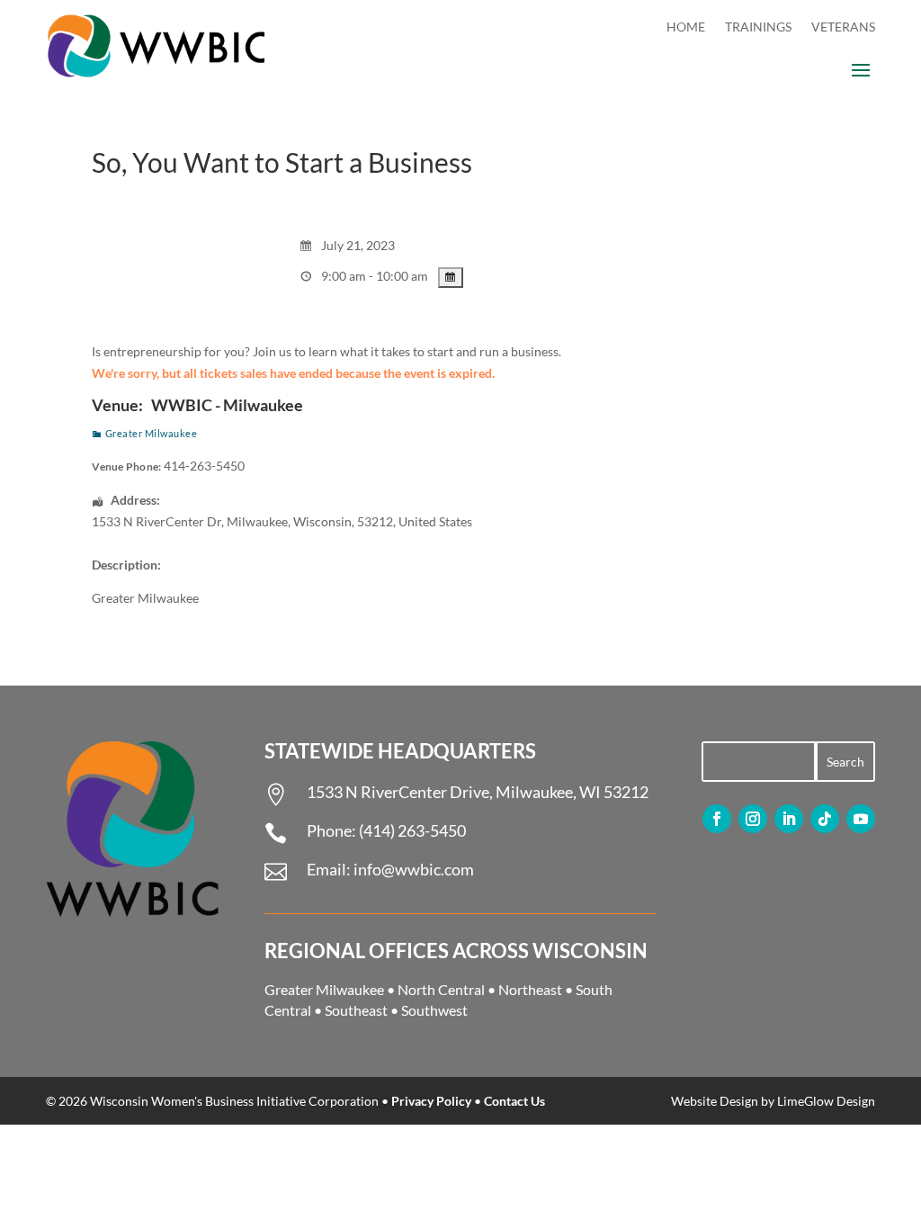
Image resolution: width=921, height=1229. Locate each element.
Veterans (843, 27)
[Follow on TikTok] (824, 818)
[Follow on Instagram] (752, 818)
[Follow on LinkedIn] (788, 818)
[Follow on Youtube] (860, 818)
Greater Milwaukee (151, 433)
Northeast (530, 989)
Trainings (758, 27)
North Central (441, 989)
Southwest (434, 1009)
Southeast (356, 1009)
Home (685, 27)
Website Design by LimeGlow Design (773, 1100)
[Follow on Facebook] (716, 818)
